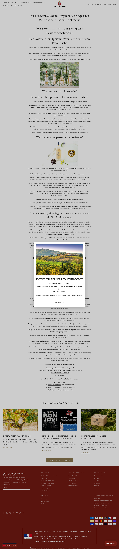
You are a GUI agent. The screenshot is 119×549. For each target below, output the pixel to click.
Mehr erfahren (59, 303)
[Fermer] (82, 245)
